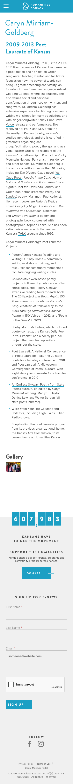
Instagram (41, 743)
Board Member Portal (36, 768)
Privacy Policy (25, 763)
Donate (34, 573)
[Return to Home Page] (36, 6)
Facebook (29, 743)
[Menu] (6, 6)
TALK (22, 233)
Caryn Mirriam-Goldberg (22, 63)
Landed (11, 196)
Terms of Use (44, 763)
